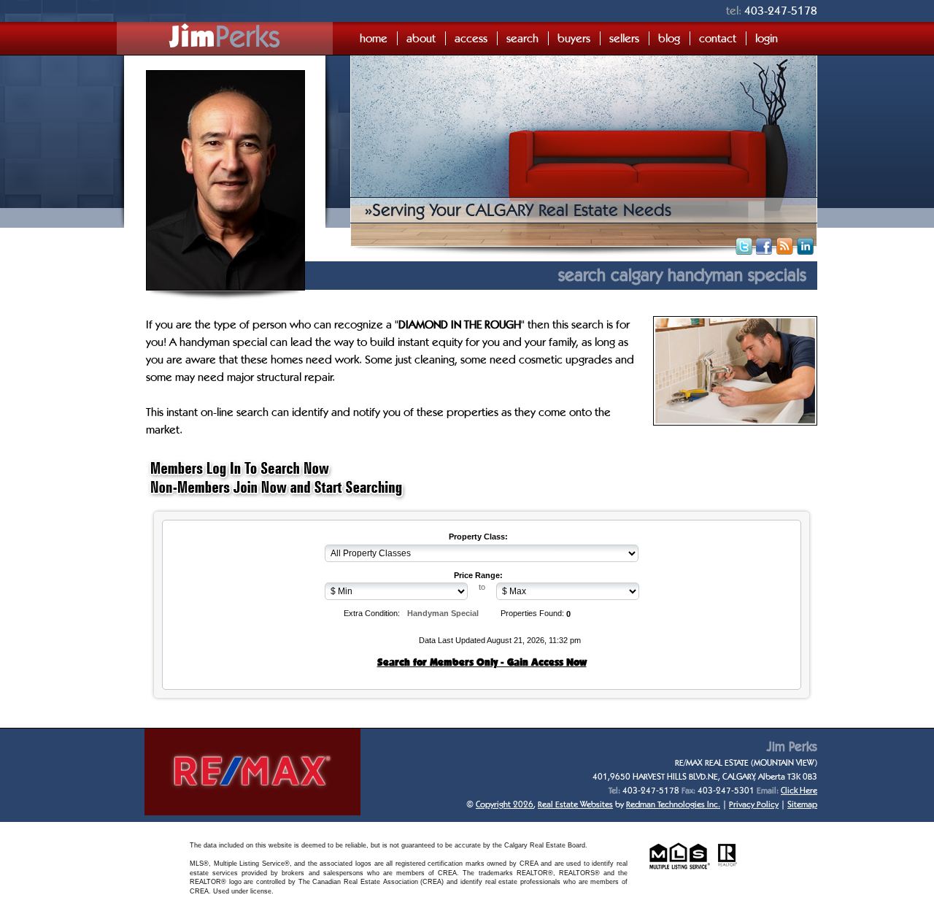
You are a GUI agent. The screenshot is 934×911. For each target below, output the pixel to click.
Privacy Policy (754, 804)
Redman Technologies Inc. (673, 804)
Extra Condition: (372, 613)
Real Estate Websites (575, 804)
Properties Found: (532, 613)
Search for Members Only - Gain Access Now (482, 662)
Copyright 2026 (504, 804)
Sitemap (802, 804)
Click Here (799, 790)
